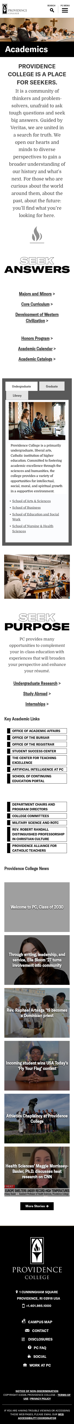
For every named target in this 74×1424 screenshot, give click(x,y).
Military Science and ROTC (35, 823)
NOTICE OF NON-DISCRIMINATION (37, 1391)
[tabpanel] (37, 471)
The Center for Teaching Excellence (34, 760)
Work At (40, 1365)
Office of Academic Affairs (36, 731)
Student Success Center (34, 751)
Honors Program (35, 338)
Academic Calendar (35, 348)
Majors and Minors (35, 293)
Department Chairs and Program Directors (33, 806)
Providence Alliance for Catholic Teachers (34, 848)
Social (39, 1356)
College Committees (30, 816)
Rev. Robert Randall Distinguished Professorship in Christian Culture (38, 834)
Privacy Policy (40, 1398)
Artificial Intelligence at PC (37, 769)
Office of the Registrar (33, 744)
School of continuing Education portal (31, 778)
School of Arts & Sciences (31, 501)
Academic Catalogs (35, 359)
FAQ (40, 1348)
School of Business (26, 508)
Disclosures (40, 1339)
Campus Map (40, 1322)
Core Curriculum (35, 304)
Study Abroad (35, 693)
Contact (40, 1330)
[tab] (21, 386)
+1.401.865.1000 (38, 1306)
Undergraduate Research (35, 683)
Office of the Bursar (30, 738)
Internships (35, 704)
